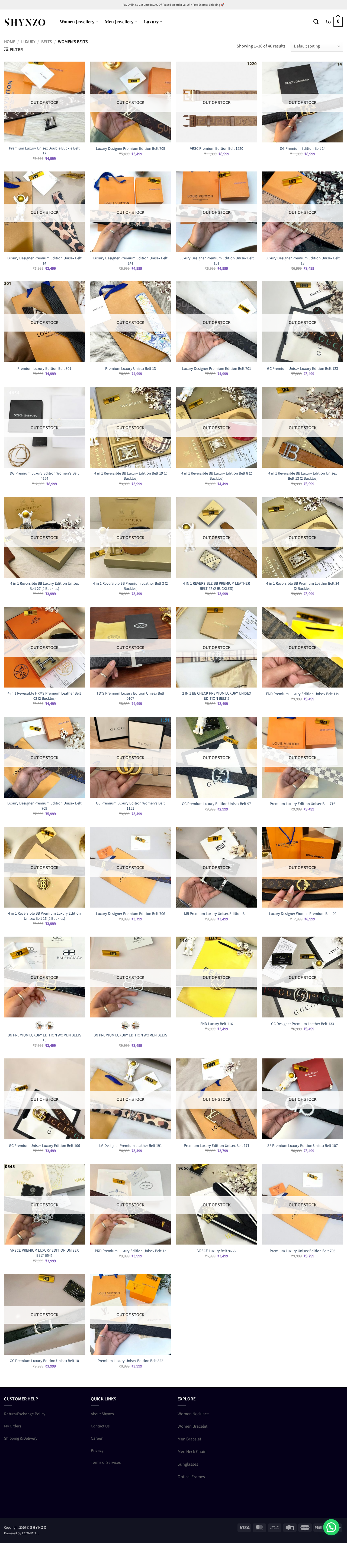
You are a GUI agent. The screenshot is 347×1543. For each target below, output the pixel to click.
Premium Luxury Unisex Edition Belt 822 (130, 1361)
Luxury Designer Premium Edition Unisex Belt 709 (44, 806)
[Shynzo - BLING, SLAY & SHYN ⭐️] (25, 21)
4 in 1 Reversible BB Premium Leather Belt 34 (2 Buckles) (302, 586)
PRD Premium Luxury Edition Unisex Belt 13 (130, 1251)
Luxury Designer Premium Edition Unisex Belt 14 (44, 261)
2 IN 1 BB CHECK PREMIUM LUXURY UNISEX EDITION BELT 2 (216, 696)
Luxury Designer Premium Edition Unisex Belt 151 (216, 261)
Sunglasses (188, 1464)
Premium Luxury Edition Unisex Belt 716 (302, 804)
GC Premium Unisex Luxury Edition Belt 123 (302, 368)
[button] (334, 22)
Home (9, 42)
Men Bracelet (189, 1439)
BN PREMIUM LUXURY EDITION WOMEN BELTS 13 (44, 1038)
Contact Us (100, 1426)
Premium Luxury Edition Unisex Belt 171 (216, 1145)
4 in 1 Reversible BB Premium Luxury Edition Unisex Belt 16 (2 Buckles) (44, 916)
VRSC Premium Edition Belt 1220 (216, 148)
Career (96, 1438)
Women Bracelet (192, 1426)
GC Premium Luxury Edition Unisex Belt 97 (216, 804)
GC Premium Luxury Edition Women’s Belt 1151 (130, 806)
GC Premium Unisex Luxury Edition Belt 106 (44, 1145)
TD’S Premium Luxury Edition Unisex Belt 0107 (130, 696)
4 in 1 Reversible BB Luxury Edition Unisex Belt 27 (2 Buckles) (44, 586)
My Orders (12, 1426)
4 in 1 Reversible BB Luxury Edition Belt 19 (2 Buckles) (130, 476)
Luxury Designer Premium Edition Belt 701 (216, 368)
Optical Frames (191, 1477)
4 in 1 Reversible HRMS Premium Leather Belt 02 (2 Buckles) (44, 696)
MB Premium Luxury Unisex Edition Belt (216, 914)
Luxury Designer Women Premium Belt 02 (302, 914)
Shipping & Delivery (20, 1438)
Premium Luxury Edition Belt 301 (44, 368)
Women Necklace (193, 1414)
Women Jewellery (77, 21)
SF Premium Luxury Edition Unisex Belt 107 (302, 1145)
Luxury (151, 21)
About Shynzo (102, 1414)
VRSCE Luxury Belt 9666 (216, 1251)
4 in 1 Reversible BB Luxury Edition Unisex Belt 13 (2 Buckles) (302, 476)
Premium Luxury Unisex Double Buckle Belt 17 (44, 151)
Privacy (97, 1450)
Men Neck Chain (192, 1452)
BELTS (46, 42)
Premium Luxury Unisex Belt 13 (130, 368)
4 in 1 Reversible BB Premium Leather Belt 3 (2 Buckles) (130, 586)
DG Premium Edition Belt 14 (303, 148)
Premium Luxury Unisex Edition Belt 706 (302, 1251)
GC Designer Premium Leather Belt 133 (302, 1024)
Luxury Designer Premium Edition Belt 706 (130, 914)
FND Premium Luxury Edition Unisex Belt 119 (302, 694)
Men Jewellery (119, 21)
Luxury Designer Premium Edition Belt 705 (130, 148)
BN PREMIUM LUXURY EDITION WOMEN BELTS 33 (130, 1038)
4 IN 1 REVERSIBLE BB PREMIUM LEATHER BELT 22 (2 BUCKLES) (216, 586)
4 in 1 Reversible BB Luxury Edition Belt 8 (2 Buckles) (216, 476)
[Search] (316, 21)
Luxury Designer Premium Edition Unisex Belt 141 (130, 261)
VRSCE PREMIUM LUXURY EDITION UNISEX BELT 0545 (44, 1253)
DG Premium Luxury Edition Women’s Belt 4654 (44, 476)
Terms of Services (106, 1462)
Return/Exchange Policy (24, 1414)
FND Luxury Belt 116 (216, 1024)
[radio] (39, 1026)
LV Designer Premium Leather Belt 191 (130, 1145)
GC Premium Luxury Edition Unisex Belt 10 (44, 1361)
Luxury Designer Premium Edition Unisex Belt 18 (302, 261)
